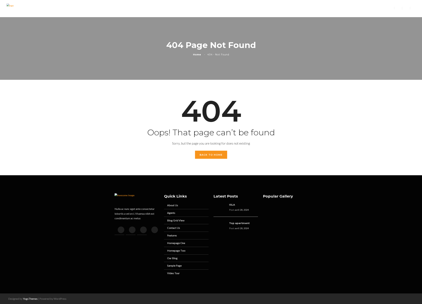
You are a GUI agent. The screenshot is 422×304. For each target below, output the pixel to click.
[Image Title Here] (269, 209)
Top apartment (239, 223)
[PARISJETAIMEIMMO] (10, 8)
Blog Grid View (175, 220)
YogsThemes (30, 298)
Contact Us (173, 227)
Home (198, 54)
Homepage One (176, 242)
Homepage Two (176, 250)
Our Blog (172, 258)
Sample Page (174, 265)
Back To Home (211, 154)
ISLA (232, 204)
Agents (171, 212)
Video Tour (173, 273)
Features (172, 235)
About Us (172, 205)
